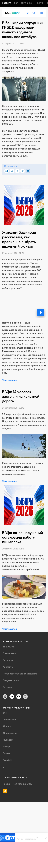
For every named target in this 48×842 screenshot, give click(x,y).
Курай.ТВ (7, 760)
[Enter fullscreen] (46, 838)
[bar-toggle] (42, 13)
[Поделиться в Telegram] (22, 171)
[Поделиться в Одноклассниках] (17, 171)
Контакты (8, 666)
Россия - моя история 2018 (17, 783)
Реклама (7, 687)
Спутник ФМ (27, 3)
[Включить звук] (40, 312)
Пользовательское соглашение (20, 673)
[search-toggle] (34, 13)
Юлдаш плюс (10, 733)
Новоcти (6, 3)
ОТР (5, 766)
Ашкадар (8, 739)
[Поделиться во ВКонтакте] (12, 171)
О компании (9, 653)
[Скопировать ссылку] (28, 171)
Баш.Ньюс (8, 646)
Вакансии (8, 660)
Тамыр (6, 746)
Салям (6, 753)
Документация (11, 680)
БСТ (16, 3)
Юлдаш (40, 3)
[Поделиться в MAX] (6, 171)
